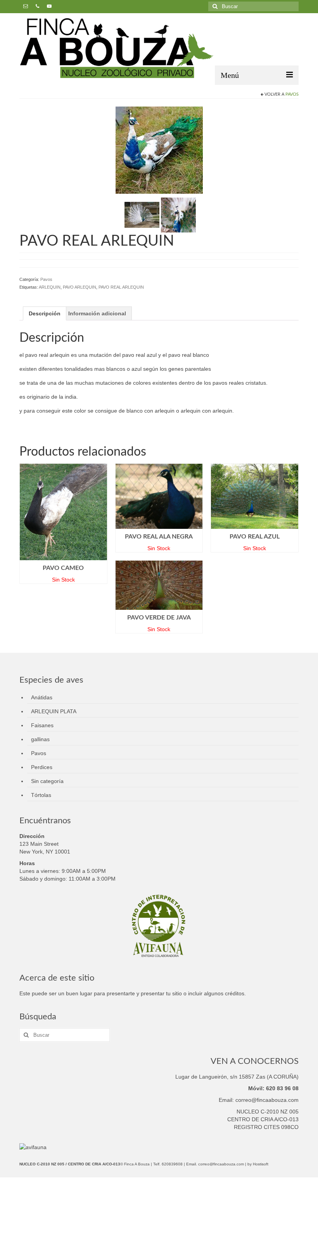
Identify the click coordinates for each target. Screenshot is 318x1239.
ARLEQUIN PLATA (53, 711)
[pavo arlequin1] (142, 214)
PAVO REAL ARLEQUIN (121, 287)
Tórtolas (41, 795)
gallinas (40, 739)
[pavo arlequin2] (178, 214)
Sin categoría (47, 781)
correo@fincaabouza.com (221, 1164)
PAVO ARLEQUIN (79, 287)
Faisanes (42, 725)
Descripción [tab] (44, 313)
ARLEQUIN (49, 287)
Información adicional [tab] (97, 313)
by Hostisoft (257, 1164)
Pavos (292, 94)
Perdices (41, 767)
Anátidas (41, 697)
